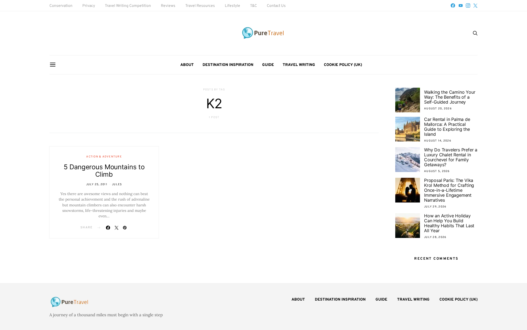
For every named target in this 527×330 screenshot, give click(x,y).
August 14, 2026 (437, 141)
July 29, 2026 (435, 207)
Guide (268, 65)
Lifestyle (232, 6)
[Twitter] (475, 5)
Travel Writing (299, 65)
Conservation (60, 6)
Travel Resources (200, 6)
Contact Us (276, 6)
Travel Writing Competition (128, 6)
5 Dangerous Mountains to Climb (104, 170)
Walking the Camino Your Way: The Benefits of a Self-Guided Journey (449, 97)
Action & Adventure (104, 157)
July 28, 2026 (435, 237)
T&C (253, 6)
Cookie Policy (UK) (343, 65)
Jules (117, 184)
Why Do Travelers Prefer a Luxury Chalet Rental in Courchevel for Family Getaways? (450, 157)
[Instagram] (468, 5)
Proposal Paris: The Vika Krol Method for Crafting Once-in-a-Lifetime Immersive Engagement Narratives (449, 190)
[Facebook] (453, 5)
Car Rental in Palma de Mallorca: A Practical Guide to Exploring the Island (447, 127)
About (187, 65)
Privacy (88, 6)
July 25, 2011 (96, 184)
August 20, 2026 (438, 108)
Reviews (168, 6)
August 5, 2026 (437, 171)
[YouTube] (460, 5)
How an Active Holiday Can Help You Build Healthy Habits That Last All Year (449, 223)
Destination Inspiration (228, 65)
